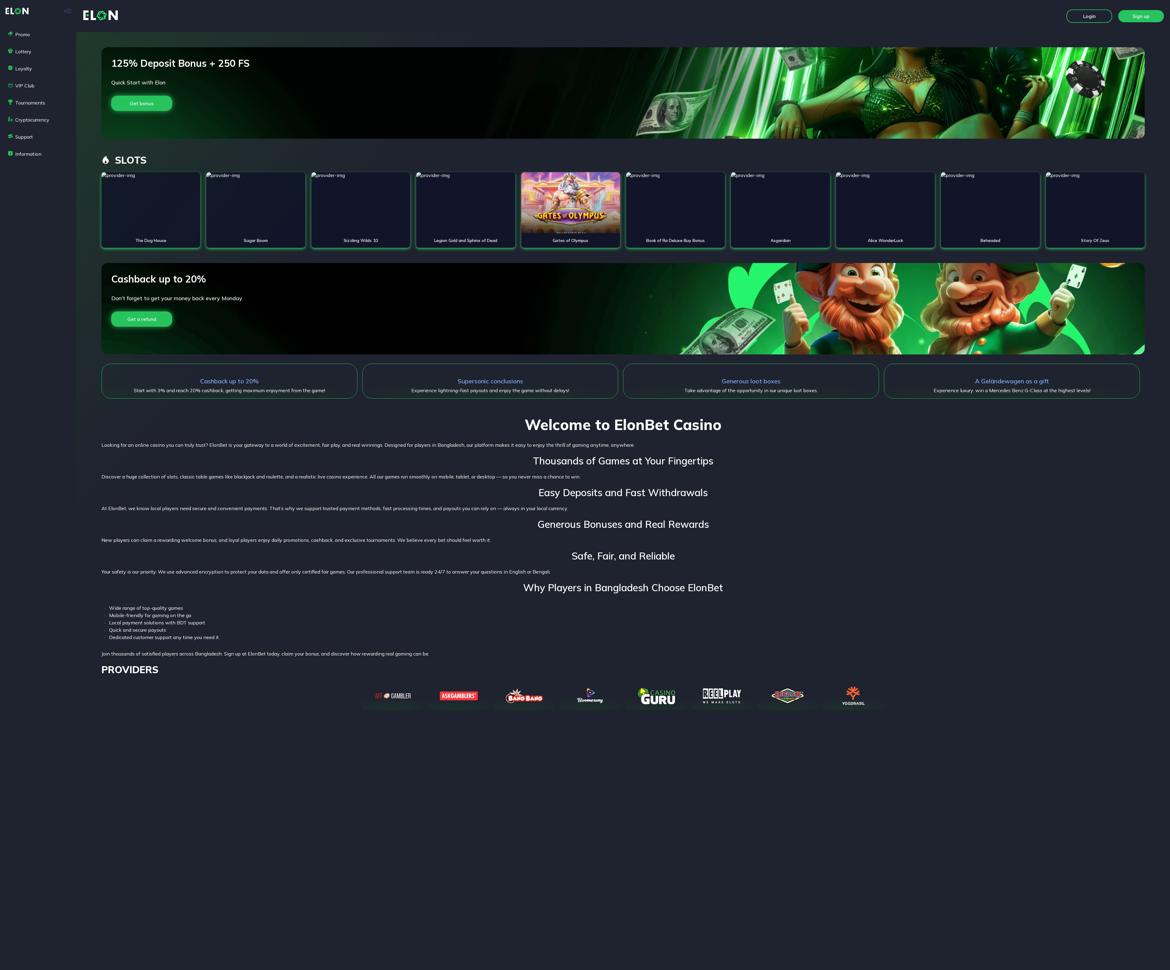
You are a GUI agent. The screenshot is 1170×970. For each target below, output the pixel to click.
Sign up (1141, 16)
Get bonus (142, 103)
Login (1089, 16)
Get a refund (141, 319)
